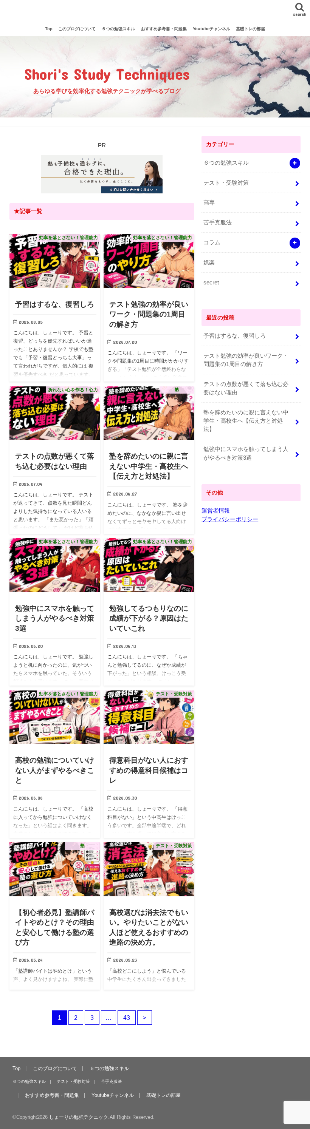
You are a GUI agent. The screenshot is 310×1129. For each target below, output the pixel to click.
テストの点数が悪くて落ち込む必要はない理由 (245, 388)
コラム (211, 242)
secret (211, 283)
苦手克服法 (217, 222)
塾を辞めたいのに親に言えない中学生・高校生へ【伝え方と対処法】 (245, 420)
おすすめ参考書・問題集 (164, 28)
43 (126, 1017)
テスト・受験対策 (226, 183)
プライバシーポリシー (230, 519)
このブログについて (77, 28)
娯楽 (209, 262)
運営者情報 (216, 511)
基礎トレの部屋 (250, 28)
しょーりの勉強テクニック (155, 11)
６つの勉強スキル (118, 28)
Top (49, 28)
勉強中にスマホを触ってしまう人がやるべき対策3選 (245, 453)
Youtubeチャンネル (211, 28)
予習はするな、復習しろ (234, 336)
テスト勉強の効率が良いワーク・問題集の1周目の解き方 (245, 360)
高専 (209, 202)
